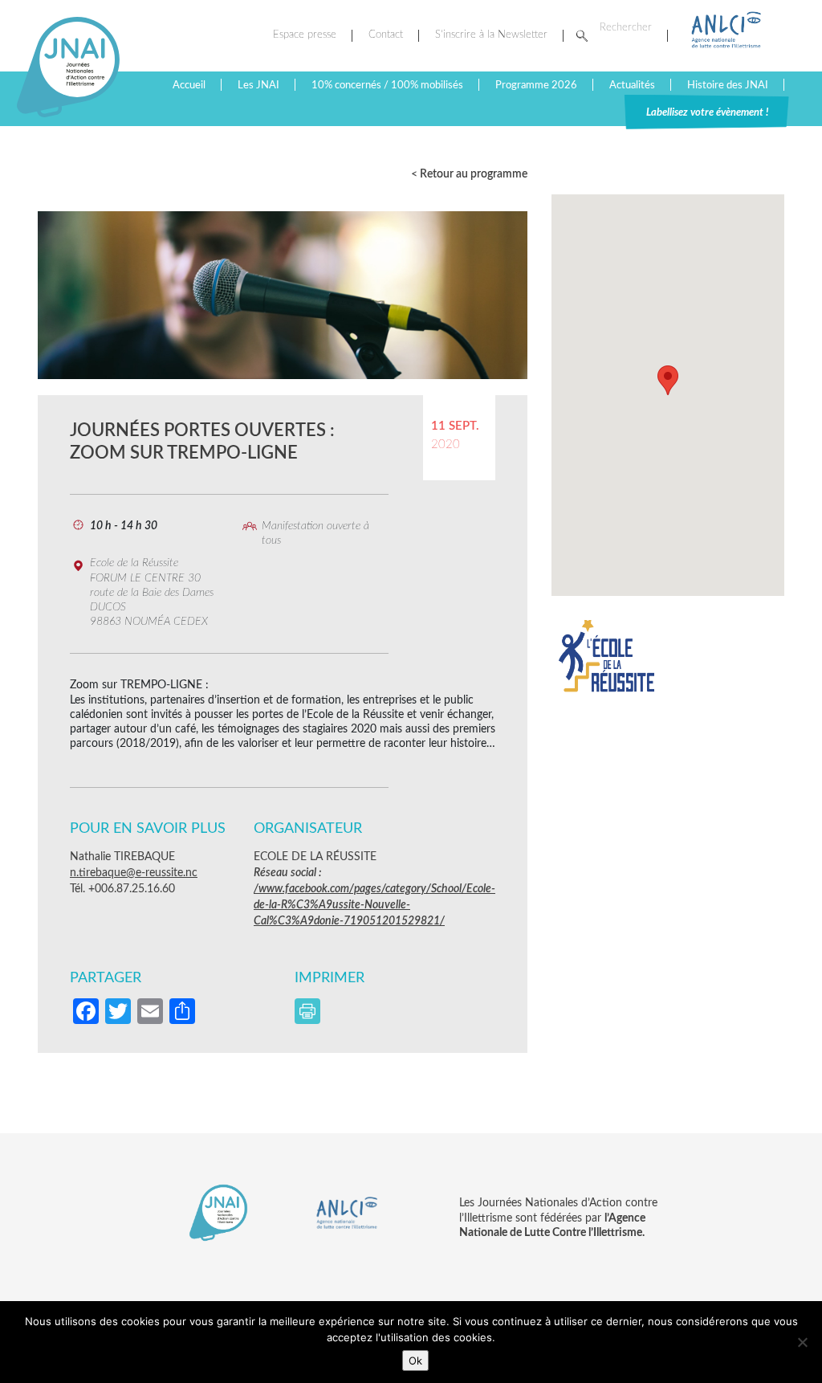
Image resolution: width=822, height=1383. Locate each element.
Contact (385, 35)
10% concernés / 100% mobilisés (387, 85)
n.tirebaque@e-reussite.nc (133, 873)
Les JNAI (258, 85)
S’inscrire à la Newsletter (491, 35)
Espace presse (304, 35)
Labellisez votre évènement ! (707, 112)
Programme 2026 (536, 85)
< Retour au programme (469, 174)
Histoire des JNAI (727, 85)
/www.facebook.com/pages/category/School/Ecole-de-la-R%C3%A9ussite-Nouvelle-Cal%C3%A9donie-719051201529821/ (374, 905)
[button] (668, 380)
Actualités (632, 85)
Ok (415, 1360)
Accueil (189, 85)
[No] (802, 1342)
